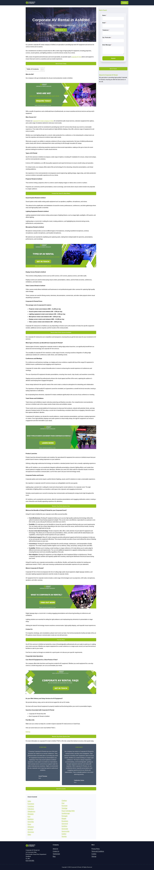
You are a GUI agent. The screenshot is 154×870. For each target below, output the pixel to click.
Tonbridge (64, 808)
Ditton (29, 834)
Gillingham (31, 826)
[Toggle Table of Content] (41, 69)
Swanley (64, 836)
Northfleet (64, 826)
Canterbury (31, 806)
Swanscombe (65, 831)
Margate (64, 818)
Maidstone (31, 819)
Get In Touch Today (61, 63)
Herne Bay (31, 821)
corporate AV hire (76, 56)
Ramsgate (64, 816)
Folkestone (31, 809)
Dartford (64, 834)
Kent (29, 816)
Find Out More (61, 639)
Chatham (64, 800)
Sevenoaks (65, 828)
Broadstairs (65, 821)
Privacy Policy (96, 848)
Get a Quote (60, 30)
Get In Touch (113, 68)
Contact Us (56, 851)
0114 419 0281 (30, 860)
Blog (54, 856)
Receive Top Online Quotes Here (61, 506)
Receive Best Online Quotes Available (61, 332)
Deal (63, 803)
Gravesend (65, 823)
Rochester (64, 805)
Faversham (31, 803)
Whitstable (31, 814)
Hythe (29, 801)
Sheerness (31, 832)
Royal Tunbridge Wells (68, 810)
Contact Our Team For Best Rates (61, 193)
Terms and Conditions (98, 851)
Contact (124, 2)
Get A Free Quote (61, 788)
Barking (28, 731)
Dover (29, 824)
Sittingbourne (31, 811)
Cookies (94, 854)
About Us (55, 848)
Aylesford (30, 829)
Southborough (66, 813)
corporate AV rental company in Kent (43, 121)
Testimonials (56, 854)
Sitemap (94, 856)
